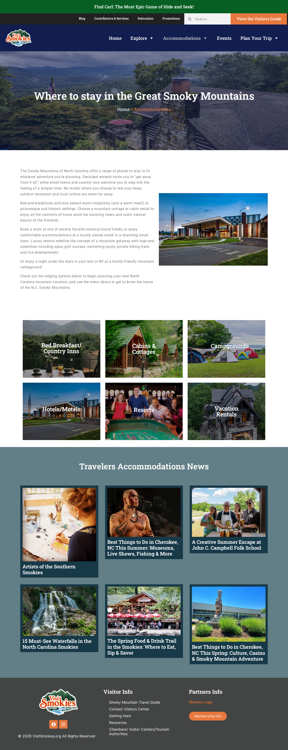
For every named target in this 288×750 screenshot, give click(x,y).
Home (115, 38)
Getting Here (120, 716)
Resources (118, 722)
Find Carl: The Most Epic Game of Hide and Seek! (144, 6)
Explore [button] (138, 38)
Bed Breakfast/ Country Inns (61, 348)
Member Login (201, 702)
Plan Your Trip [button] (256, 38)
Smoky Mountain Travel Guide (134, 702)
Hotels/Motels (61, 409)
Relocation (145, 18)
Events (224, 38)
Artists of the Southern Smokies (48, 569)
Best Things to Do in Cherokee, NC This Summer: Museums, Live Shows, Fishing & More (142, 548)
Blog (82, 18)
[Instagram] (63, 724)
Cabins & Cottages (144, 348)
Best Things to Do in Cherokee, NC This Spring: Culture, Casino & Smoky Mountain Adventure (228, 653)
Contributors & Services (111, 18)
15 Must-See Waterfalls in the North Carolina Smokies (57, 644)
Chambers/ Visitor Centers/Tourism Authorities (139, 731)
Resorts (144, 409)
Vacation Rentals (226, 411)
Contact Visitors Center (129, 709)
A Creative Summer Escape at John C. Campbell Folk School (226, 545)
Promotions (171, 18)
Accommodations (182, 38)
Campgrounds (230, 346)
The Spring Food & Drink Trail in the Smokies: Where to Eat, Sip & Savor (141, 646)
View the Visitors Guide (259, 18)
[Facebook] (53, 724)
